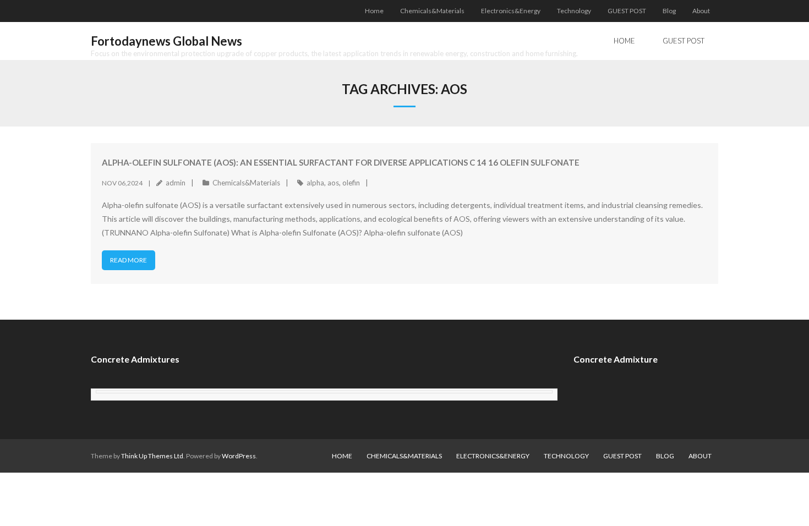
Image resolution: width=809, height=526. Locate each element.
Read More (128, 260)
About (701, 11)
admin (175, 182)
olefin (351, 182)
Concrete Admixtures (135, 359)
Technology (574, 11)
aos (333, 182)
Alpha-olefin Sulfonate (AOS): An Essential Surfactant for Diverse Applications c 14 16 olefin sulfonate (341, 162)
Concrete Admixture (615, 359)
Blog (669, 11)
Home (374, 11)
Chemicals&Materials (432, 11)
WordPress (239, 456)
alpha (315, 182)
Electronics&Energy (510, 11)
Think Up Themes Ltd (152, 456)
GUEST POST (627, 11)
